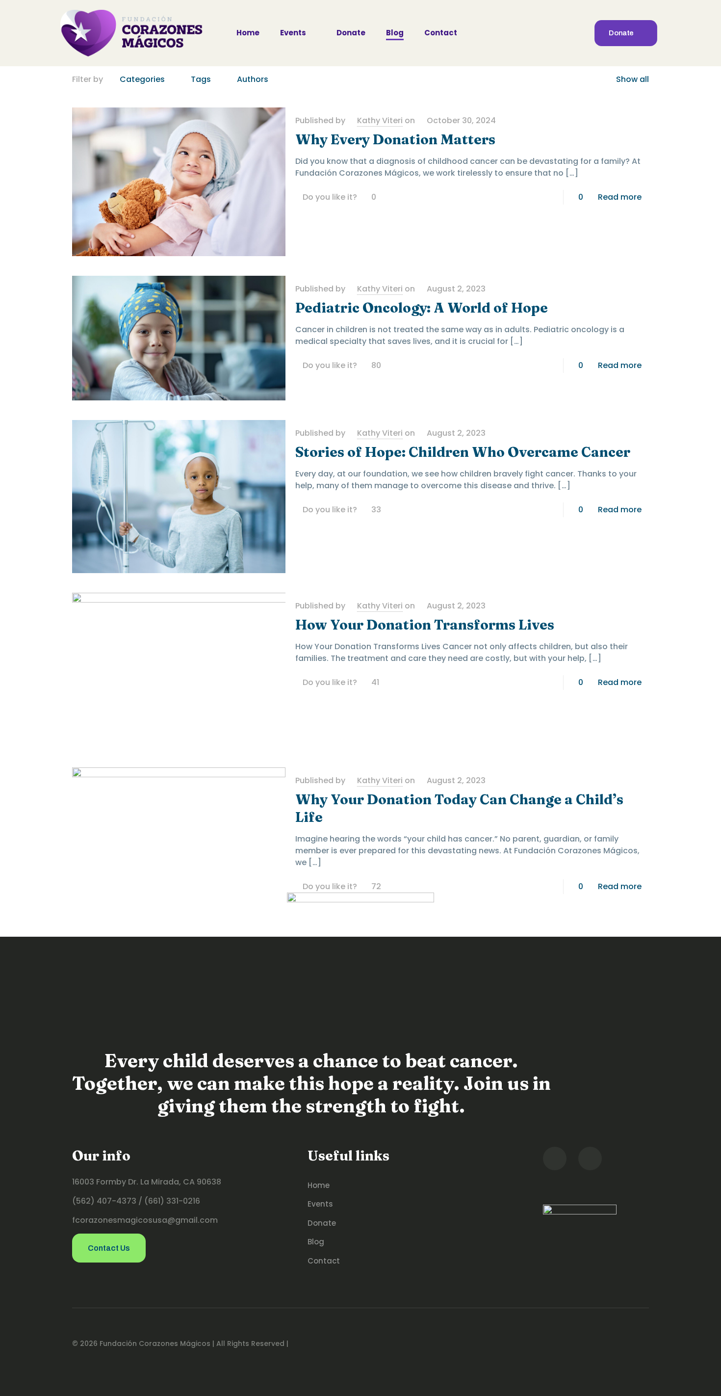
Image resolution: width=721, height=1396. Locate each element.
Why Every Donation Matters (395, 139)
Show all (632, 79)
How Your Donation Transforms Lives (424, 624)
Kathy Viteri (380, 120)
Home (319, 1185)
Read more (620, 197)
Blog (316, 1242)
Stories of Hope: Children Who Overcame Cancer (462, 452)
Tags (201, 79)
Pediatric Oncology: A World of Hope (421, 307)
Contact (324, 1261)
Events (320, 1204)
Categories (142, 79)
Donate (322, 1223)
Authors (252, 79)
